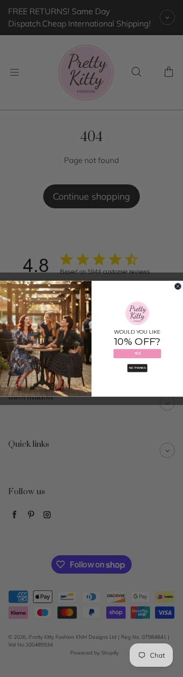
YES (137, 353)
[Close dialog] (177, 286)
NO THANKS (137, 367)
